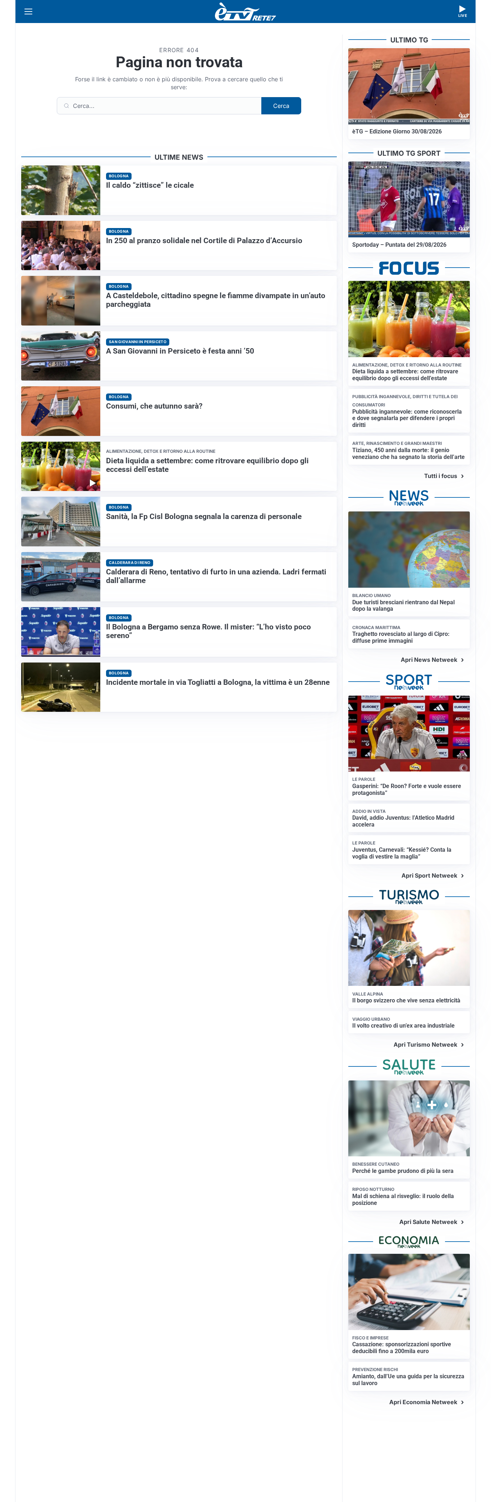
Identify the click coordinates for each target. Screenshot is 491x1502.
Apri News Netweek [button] (429, 659)
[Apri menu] (28, 11)
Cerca (281, 105)
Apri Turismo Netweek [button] (425, 1044)
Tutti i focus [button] (440, 475)
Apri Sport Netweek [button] (429, 875)
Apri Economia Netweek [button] (423, 1402)
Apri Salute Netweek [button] (428, 1221)
